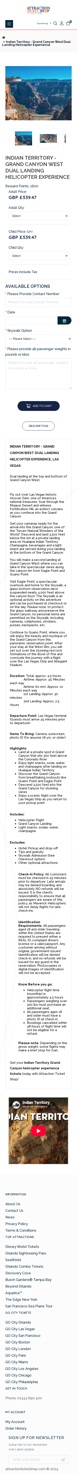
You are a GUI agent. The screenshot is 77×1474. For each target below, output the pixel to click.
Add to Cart (42, 405)
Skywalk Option (19, 331)
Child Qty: (16, 248)
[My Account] (61, 23)
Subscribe (63, 1459)
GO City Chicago (18, 1375)
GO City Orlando (18, 1322)
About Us (12, 1204)
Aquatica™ (13, 1293)
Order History (16, 1428)
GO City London (18, 1349)
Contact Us (14, 1211)
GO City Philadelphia (21, 1382)
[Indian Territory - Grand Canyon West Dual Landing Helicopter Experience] (38, 93)
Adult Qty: (16, 208)
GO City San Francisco (22, 1336)
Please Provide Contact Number (33, 294)
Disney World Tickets (22, 1247)
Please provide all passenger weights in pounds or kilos (38, 351)
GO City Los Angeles (21, 1369)
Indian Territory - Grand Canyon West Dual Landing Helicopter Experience (36, 43)
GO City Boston (17, 1342)
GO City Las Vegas (20, 1329)
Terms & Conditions (20, 1230)
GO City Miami (16, 1362)
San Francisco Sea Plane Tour (28, 1306)
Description (38, 426)
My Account (15, 1422)
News (10, 1217)
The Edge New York (21, 1300)
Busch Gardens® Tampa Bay (28, 1280)
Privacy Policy (16, 1224)
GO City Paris (15, 1355)
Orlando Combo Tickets (24, 1266)
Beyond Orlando (18, 1286)
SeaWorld (13, 1260)
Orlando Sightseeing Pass (25, 1253)
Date (11, 312)
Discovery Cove (18, 1273)
